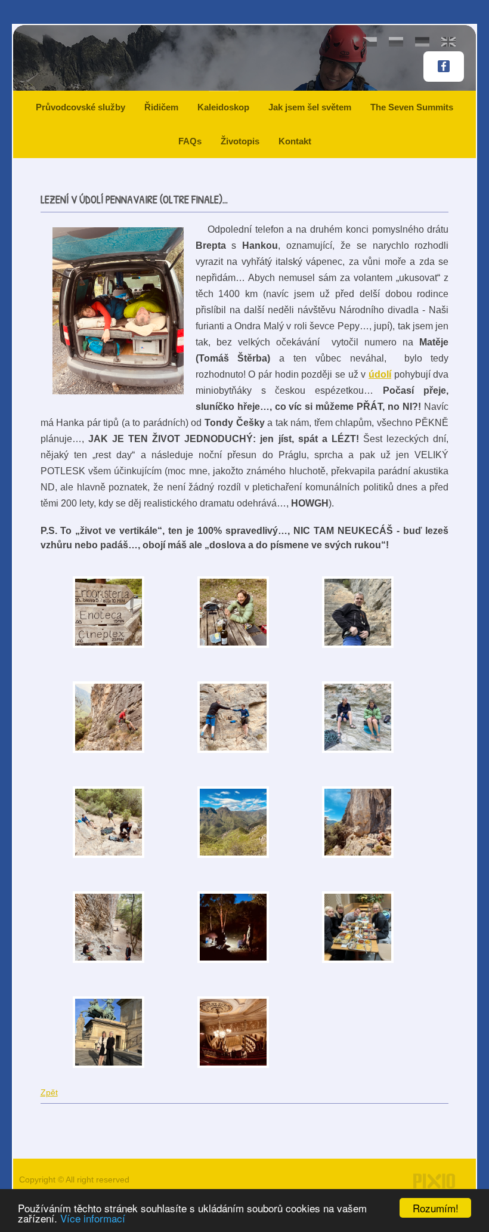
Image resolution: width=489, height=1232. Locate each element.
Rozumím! (436, 1207)
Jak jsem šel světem (309, 107)
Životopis (240, 141)
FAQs (190, 141)
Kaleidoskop (223, 107)
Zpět (49, 1092)
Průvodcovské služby (80, 107)
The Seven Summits (411, 107)
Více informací (92, 1218)
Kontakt (294, 141)
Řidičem (161, 107)
